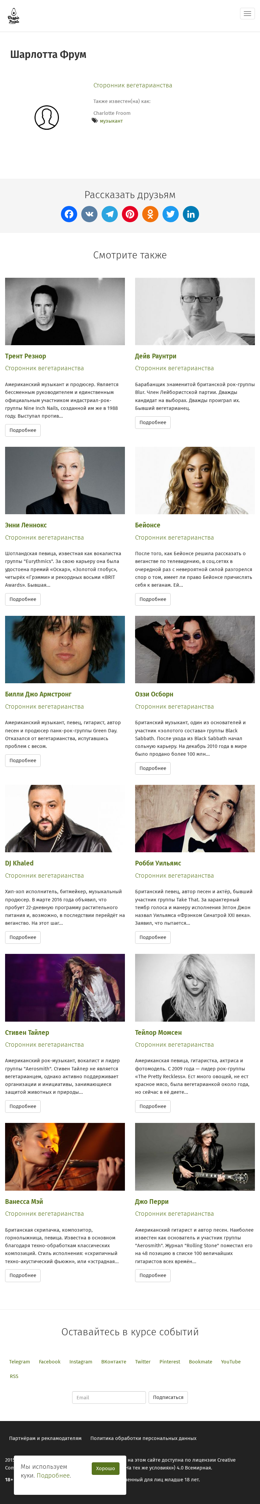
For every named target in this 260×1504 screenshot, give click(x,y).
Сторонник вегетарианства (132, 85)
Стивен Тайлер (27, 1033)
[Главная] (13, 15)
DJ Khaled (19, 863)
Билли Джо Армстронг (38, 694)
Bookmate (200, 1362)
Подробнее (22, 430)
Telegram (19, 1362)
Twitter (143, 1362)
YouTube (231, 1362)
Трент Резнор (25, 356)
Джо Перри (152, 1202)
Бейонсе (147, 525)
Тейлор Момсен (158, 1033)
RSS (14, 1376)
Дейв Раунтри (155, 356)
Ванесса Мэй (24, 1202)
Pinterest (169, 1362)
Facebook (50, 1362)
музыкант (111, 121)
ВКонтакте (113, 1362)
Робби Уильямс (158, 863)
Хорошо (105, 1468)
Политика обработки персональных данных (143, 1438)
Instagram (80, 1362)
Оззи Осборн (154, 694)
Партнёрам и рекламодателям (45, 1438)
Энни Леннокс (26, 525)
